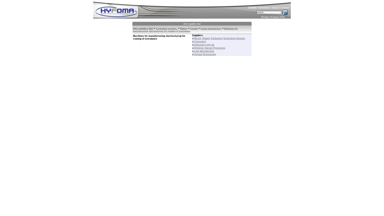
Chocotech (200, 41)
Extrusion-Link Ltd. (204, 44)
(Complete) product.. (167, 28)
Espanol (285, 7)
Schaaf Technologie (205, 54)
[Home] (143, 9)
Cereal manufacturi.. (211, 28)
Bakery (183, 28)
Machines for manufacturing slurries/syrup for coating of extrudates (185, 29)
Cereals (194, 28)
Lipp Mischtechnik (204, 51)
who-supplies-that (192, 24)
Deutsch (275, 7)
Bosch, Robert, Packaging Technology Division (219, 38)
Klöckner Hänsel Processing (209, 48)
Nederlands (264, 7)
